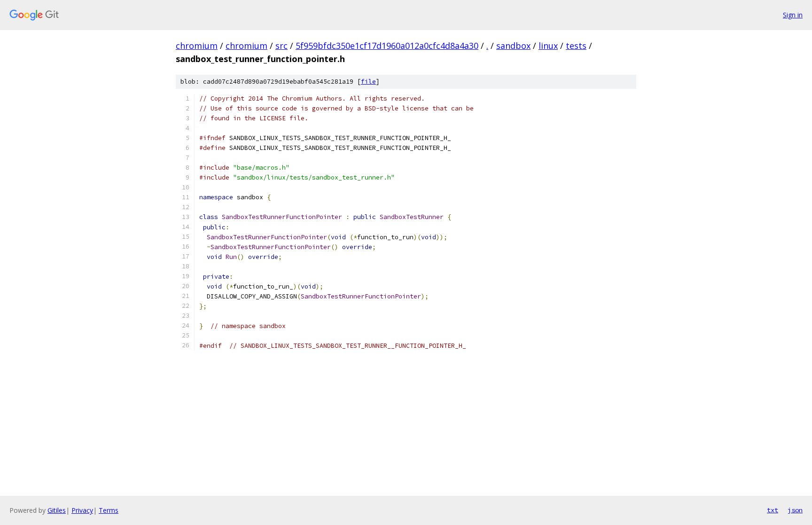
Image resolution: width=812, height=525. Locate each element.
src (281, 45)
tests (576, 45)
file (368, 82)
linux (548, 45)
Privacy (82, 510)
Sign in (793, 14)
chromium (197, 45)
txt (772, 510)
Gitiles (56, 510)
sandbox (513, 45)
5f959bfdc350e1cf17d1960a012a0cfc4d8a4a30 (387, 45)
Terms (108, 510)
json (795, 510)
